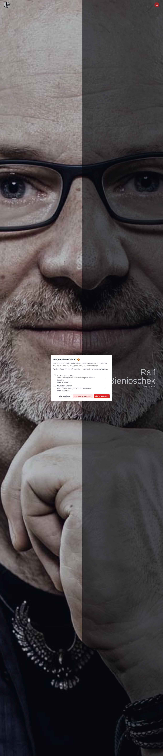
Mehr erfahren (64, 382)
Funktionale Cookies (65, 375)
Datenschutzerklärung (98, 369)
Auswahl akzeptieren (82, 396)
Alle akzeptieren (101, 396)
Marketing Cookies (64, 386)
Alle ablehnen (64, 396)
